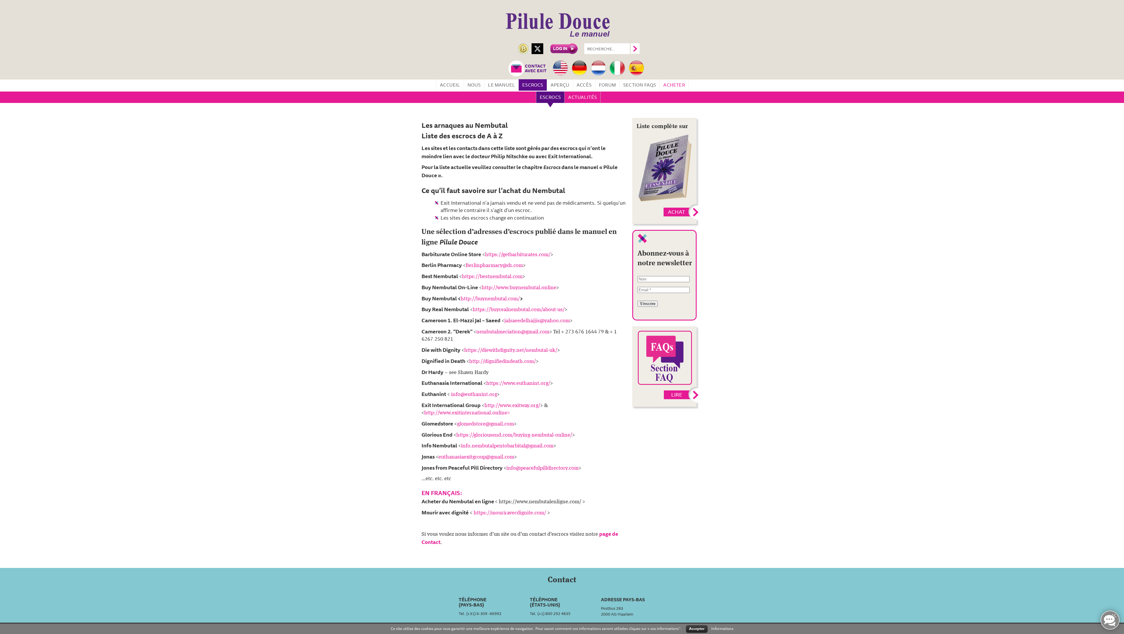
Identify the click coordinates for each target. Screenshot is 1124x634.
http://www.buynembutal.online (519, 287)
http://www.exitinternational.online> (467, 413)
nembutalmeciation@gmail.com (512, 332)
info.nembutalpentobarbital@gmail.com (507, 446)
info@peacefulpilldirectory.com (542, 468)
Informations (722, 628)
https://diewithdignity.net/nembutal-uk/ (510, 350)
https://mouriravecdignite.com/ (510, 513)
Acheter (674, 85)
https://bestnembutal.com (492, 276)
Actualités (582, 97)
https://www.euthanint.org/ (518, 383)
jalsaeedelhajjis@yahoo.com (537, 320)
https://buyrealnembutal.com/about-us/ (519, 309)
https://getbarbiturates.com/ (518, 254)
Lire (676, 394)
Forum (607, 85)
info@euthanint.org (474, 394)
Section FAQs (639, 85)
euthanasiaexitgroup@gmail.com (476, 457)
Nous (474, 85)
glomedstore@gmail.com (485, 424)
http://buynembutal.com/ (490, 299)
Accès (584, 85)
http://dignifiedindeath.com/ (502, 361)
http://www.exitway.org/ (512, 405)
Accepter (697, 628)
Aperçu (560, 85)
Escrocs (532, 85)
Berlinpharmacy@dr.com (494, 265)
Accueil (450, 85)
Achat (676, 212)
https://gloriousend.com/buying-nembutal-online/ (514, 435)
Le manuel (501, 85)
